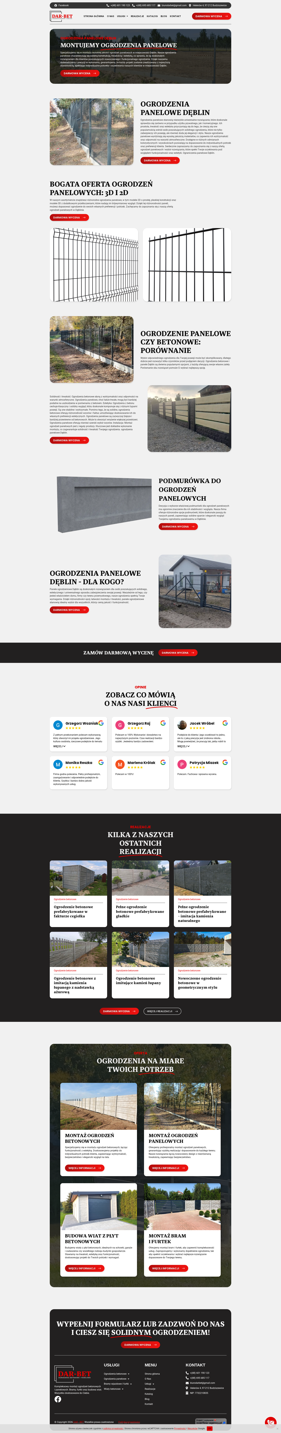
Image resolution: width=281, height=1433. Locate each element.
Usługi (121, 16)
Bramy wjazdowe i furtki (116, 1383)
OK (209, 1428)
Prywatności (180, 1428)
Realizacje (137, 16)
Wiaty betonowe (112, 1389)
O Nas (110, 16)
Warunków (192, 1428)
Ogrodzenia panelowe (115, 1378)
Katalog (152, 16)
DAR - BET (78, 1422)
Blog (164, 16)
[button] (59, 746)
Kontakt (175, 16)
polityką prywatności (113, 1428)
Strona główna (94, 16)
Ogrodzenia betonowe (115, 1373)
